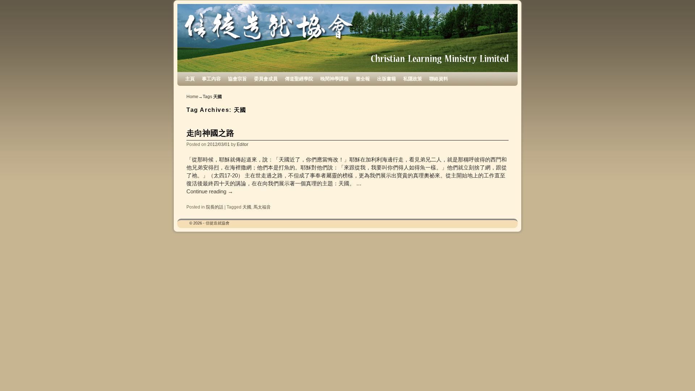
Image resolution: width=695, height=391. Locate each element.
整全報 (363, 78)
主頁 (190, 78)
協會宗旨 (237, 78)
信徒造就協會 (217, 223)
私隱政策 (412, 78)
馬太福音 (262, 207)
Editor (242, 144)
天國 (247, 207)
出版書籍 (386, 78)
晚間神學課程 (334, 78)
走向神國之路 (210, 133)
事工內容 (211, 78)
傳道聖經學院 (299, 78)
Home (192, 96)
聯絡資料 (438, 78)
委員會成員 (266, 78)
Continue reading (209, 191)
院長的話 (214, 207)
